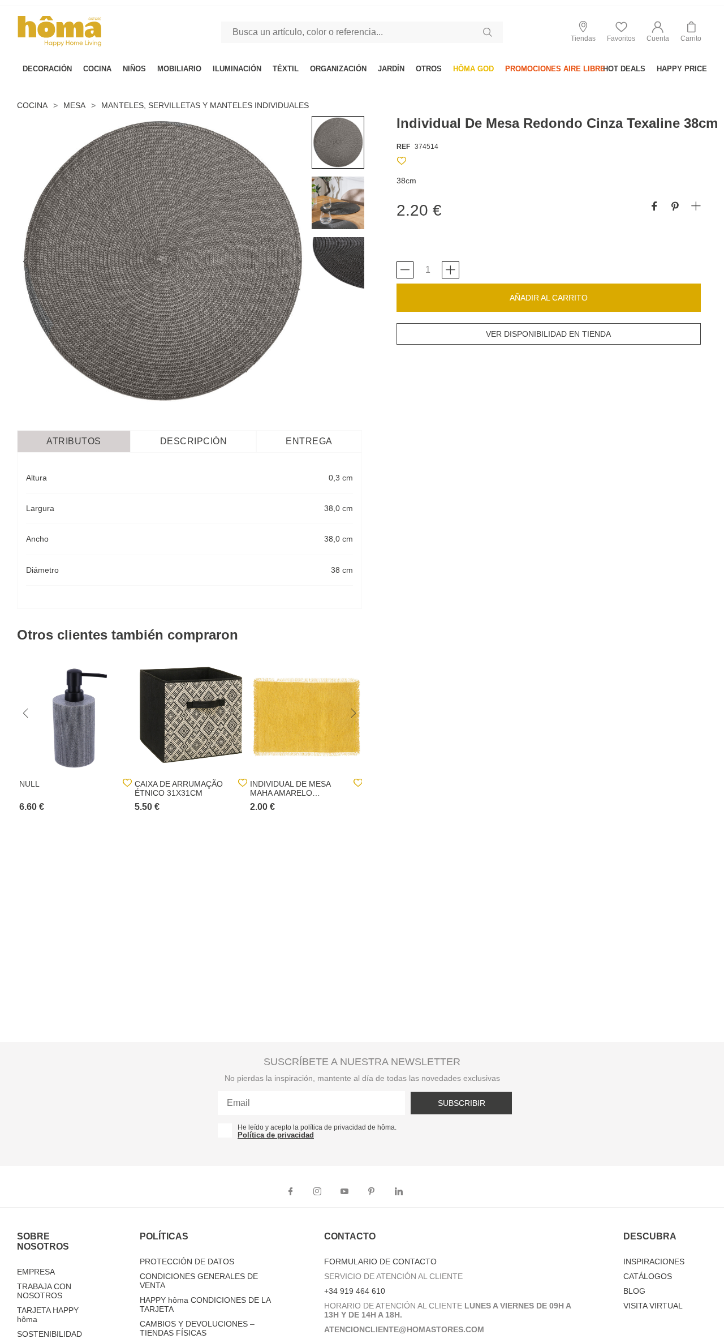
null (29, 783)
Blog (634, 1290)
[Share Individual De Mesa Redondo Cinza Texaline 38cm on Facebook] (654, 207)
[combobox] (362, 32)
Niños (134, 69)
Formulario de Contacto (380, 1261)
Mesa (74, 105)
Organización (338, 69)
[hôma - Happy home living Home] (59, 45)
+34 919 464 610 (354, 1290)
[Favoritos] (402, 163)
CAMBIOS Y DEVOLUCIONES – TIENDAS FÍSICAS (197, 1328)
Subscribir (461, 1103)
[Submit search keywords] (487, 32)
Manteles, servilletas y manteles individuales (205, 105)
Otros (429, 69)
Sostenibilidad (49, 1333)
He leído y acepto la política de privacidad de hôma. (317, 1127)
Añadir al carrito (549, 297)
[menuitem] (47, 68)
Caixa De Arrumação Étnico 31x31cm (179, 788)
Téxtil (286, 69)
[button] (658, 32)
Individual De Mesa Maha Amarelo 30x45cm (290, 788)
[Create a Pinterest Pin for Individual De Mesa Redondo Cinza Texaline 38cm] (675, 207)
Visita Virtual (653, 1305)
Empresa (36, 1271)
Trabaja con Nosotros (44, 1291)
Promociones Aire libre (555, 69)
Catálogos (647, 1276)
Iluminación (237, 69)
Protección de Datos (187, 1261)
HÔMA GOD (473, 69)
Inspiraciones (653, 1261)
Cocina (97, 69)
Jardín (391, 69)
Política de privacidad (276, 1135)
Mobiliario (179, 69)
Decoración (47, 69)
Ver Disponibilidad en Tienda (548, 333)
